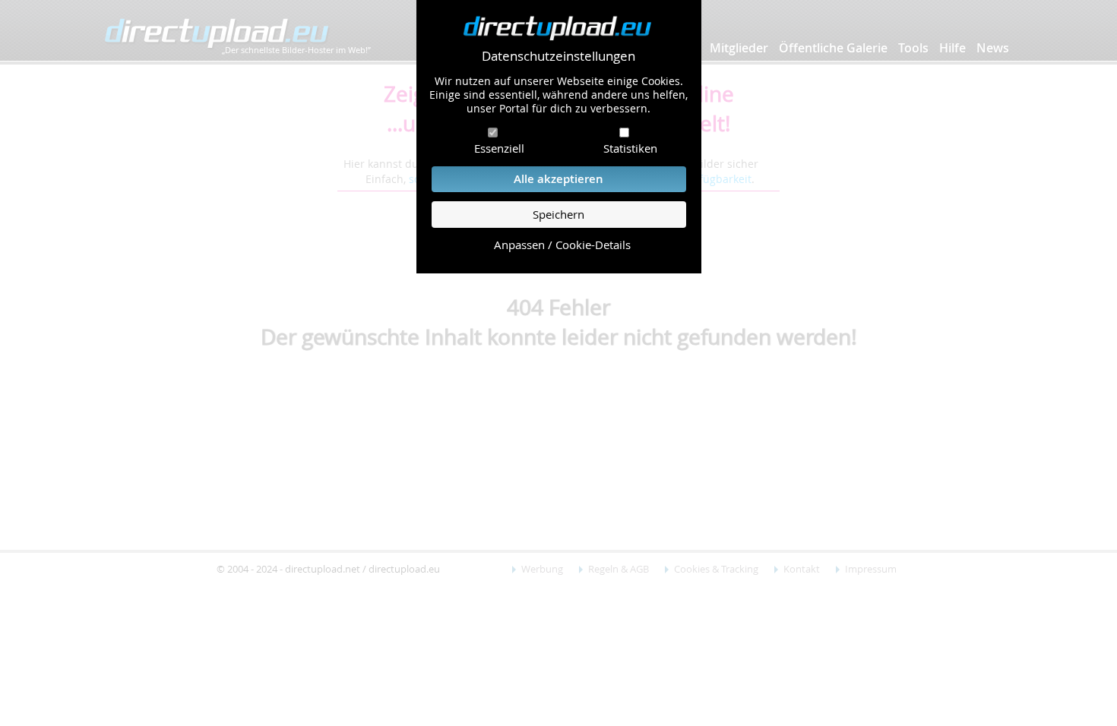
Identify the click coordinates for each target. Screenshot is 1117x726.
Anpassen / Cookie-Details (562, 245)
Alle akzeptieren (558, 179)
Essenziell (499, 148)
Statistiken (630, 148)
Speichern (558, 214)
